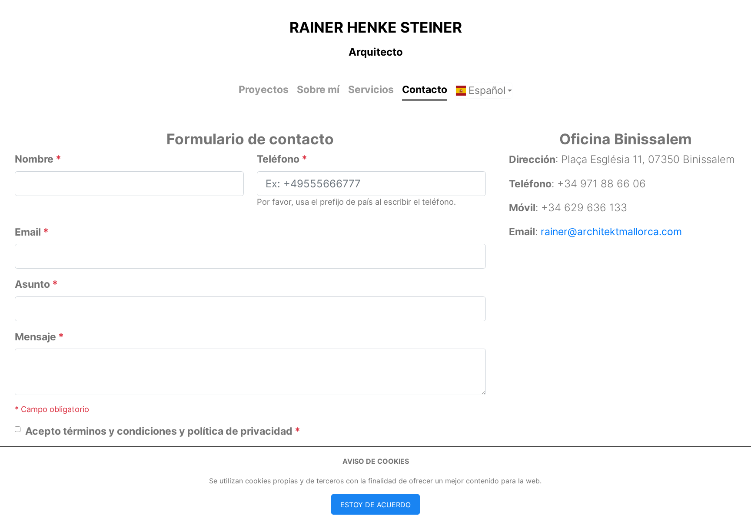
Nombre (38, 159)
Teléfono (282, 159)
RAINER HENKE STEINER (375, 27)
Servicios (371, 89)
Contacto (424, 89)
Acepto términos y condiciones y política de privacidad (162, 431)
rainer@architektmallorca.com (611, 232)
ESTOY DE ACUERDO (375, 504)
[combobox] (483, 91)
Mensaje (39, 337)
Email (32, 232)
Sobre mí (318, 89)
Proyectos (264, 89)
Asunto (36, 284)
